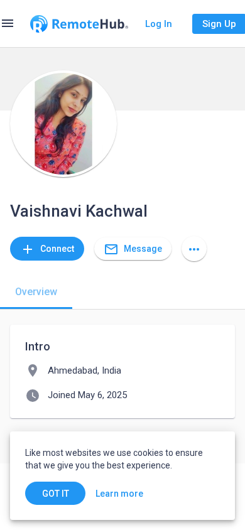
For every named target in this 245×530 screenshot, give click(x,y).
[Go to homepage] (79, 24)
